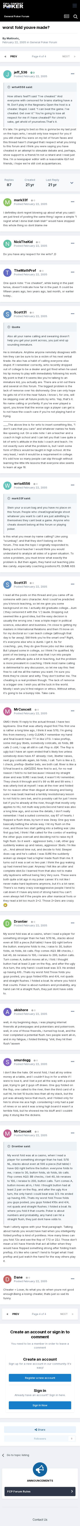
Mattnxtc (13, 38)
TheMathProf (25, 270)
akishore (21, 1010)
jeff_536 (20, 72)
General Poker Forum (43, 42)
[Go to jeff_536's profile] (7, 74)
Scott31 (20, 312)
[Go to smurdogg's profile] (7, 1062)
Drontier (21, 921)
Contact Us (40, 1519)
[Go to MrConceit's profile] (7, 711)
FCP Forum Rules (19, 1491)
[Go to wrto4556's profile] (7, 486)
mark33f (21, 200)
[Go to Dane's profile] (7, 1279)
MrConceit (22, 709)
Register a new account (40, 1377)
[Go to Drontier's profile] (7, 923)
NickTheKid (23, 242)
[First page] (5, 56)
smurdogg (22, 1060)
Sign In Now (40, 1405)
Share (41, 1429)
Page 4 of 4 (39, 56)
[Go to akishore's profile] (7, 1012)
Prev (13, 56)
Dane (18, 1277)
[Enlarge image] (5, 905)
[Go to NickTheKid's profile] (7, 244)
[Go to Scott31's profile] (7, 314)
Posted (30, 76)
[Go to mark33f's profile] (7, 202)
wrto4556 (22, 484)
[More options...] (73, 73)
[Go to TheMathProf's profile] (7, 273)
